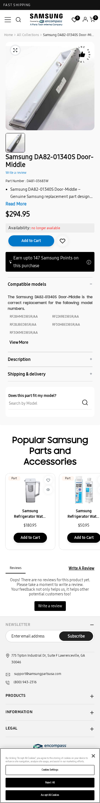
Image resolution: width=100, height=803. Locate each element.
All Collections (28, 35)
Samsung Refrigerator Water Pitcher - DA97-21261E (30, 514)
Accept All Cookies (50, 795)
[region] (50, 775)
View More (18, 342)
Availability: (19, 227)
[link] (62, 240)
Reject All (50, 782)
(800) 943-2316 (25, 682)
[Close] (93, 756)
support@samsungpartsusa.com (37, 674)
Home (8, 35)
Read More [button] (16, 204)
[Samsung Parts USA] (46, 19)
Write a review (16, 173)
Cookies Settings (50, 769)
